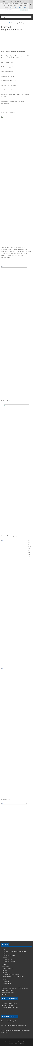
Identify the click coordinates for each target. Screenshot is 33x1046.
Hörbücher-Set (7, 983)
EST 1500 (4, 970)
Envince (28, 1041)
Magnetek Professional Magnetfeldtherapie (14, 951)
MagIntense (5, 966)
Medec (4, 953)
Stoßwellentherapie (7, 968)
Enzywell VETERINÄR (9, 961)
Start (3, 949)
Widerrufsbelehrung (7, 990)
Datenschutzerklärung (8, 992)
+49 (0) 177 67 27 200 (9, 1005)
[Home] (9, 22)
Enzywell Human (7, 959)
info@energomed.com (11, 1007)
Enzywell (4, 957)
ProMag (4, 964)
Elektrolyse (5, 972)
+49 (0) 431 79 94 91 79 (10, 1003)
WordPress (21, 1043)
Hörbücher (5, 979)
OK (25, 7)
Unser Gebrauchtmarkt (8, 955)
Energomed (12, 1041)
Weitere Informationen (16, 7)
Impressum (5, 994)
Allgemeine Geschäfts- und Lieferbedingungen (15, 988)
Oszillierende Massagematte (11, 974)
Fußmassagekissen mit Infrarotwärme (13, 976)
